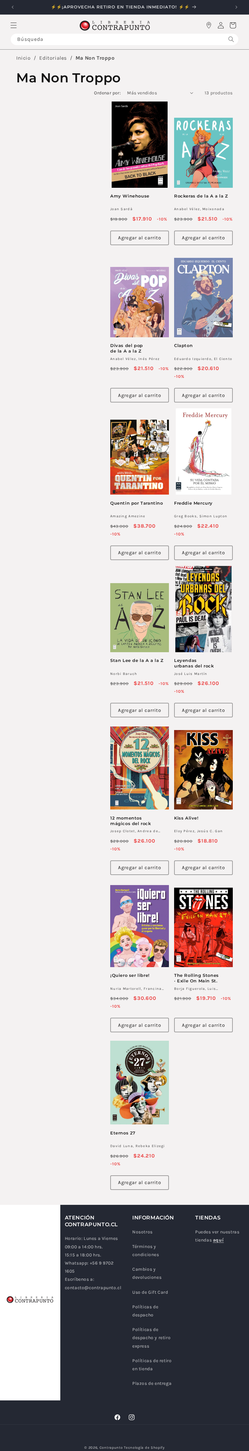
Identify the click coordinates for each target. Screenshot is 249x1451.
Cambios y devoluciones (146, 1273)
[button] (13, 25)
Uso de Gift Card (150, 1292)
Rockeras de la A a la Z (201, 195)
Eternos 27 (123, 1132)
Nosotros (142, 1232)
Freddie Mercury (193, 503)
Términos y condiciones (145, 1250)
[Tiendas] (209, 25)
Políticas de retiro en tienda (152, 1365)
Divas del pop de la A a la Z (126, 348)
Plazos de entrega (152, 1383)
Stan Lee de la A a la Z (137, 660)
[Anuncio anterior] (13, 7)
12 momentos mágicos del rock (130, 820)
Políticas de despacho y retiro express (151, 1338)
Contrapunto (111, 1447)
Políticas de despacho (145, 1311)
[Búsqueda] (231, 39)
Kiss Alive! (186, 818)
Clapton (183, 345)
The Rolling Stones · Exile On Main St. (196, 978)
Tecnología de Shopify (144, 1447)
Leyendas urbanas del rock (194, 663)
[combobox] (124, 39)
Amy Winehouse (129, 195)
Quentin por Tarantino (136, 503)
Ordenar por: (107, 93)
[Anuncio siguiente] (236, 7)
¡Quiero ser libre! (130, 975)
